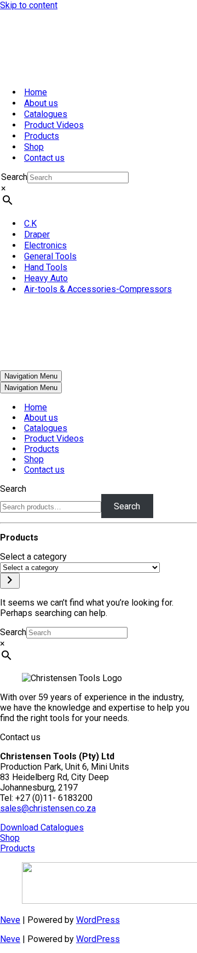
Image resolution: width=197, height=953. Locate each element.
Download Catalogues (42, 827)
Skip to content (28, 5)
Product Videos (54, 125)
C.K (30, 223)
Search (14, 177)
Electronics (45, 245)
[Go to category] (10, 581)
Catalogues (45, 114)
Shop (34, 147)
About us (41, 103)
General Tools (50, 256)
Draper (37, 234)
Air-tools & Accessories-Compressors (98, 289)
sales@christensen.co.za (48, 808)
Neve (10, 920)
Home (35, 92)
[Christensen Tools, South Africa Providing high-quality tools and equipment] (98, 44)
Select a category (33, 556)
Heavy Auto (46, 278)
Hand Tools (45, 267)
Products (41, 136)
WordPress (98, 920)
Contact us (44, 158)
